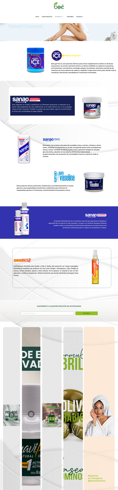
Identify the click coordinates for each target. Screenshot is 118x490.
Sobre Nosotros (47, 16)
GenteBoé (70, 16)
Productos (58, 16)
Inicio (37, 16)
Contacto (79, 16)
